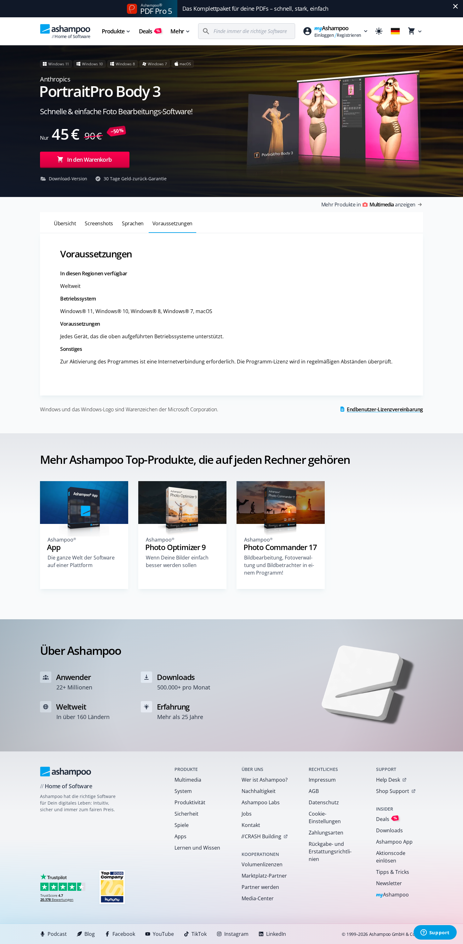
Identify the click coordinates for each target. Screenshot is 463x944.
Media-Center (258, 898)
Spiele (181, 825)
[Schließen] (455, 6)
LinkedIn (276, 933)
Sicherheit (186, 813)
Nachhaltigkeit (259, 791)
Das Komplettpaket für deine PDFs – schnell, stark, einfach (255, 8)
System (183, 791)
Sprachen (133, 223)
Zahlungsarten (326, 832)
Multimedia (187, 779)
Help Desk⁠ (388, 779)
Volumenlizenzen (262, 864)
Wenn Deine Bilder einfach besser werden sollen (177, 561)
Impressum (322, 779)
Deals (149, 31)
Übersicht (65, 223)
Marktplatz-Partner (264, 875)
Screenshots (99, 223)
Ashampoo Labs (261, 802)
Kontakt (251, 825)
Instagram (236, 933)
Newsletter (389, 883)
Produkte (113, 31)
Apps (180, 836)
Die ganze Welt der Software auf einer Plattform (81, 561)
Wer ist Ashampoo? (265, 779)
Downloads (389, 830)
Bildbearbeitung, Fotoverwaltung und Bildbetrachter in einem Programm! (279, 565)
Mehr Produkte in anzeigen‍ (368, 204)
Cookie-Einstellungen (325, 817)
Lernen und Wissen (197, 847)
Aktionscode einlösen (390, 857)
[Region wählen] (395, 31)
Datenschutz (324, 802)
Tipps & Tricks (392, 871)
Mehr (177, 31)
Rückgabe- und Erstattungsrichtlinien (330, 851)
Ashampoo (392, 895)
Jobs (247, 813)
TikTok (199, 933)
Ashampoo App (394, 841)
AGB (314, 791)
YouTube (163, 933)
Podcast (57, 933)
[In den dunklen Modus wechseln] (378, 31)
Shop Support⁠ (392, 791)
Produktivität (189, 802)
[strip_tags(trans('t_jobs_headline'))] (112, 886)
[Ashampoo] (65, 771)
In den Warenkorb (89, 159)
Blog (89, 933)
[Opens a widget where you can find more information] (435, 933)
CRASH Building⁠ (261, 836)
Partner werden (260, 887)
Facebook (123, 933)
